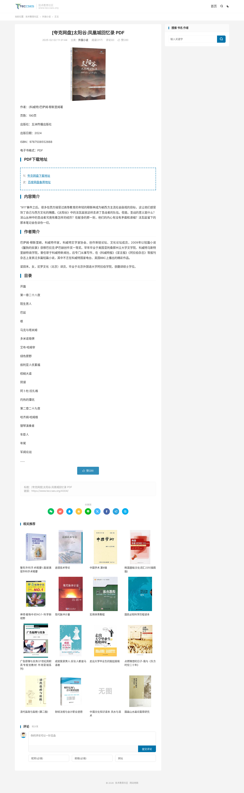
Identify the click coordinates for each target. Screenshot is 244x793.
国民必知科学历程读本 (137, 614)
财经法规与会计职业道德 (69, 711)
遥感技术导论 (62, 567)
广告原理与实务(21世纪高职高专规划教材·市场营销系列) (35, 665)
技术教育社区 (24, 6)
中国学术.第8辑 (98, 567)
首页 (214, 6)
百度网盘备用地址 (39, 182)
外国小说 (46, 16)
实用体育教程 (97, 614)
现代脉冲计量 (62, 614)
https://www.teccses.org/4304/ (49, 490)
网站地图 (134, 783)
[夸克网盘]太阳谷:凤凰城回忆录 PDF (88, 32)
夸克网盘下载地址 (38, 175)
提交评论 (147, 749)
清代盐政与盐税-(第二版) (34, 711)
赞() (123, 39)
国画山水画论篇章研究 (137, 711)
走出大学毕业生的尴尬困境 (105, 661)
